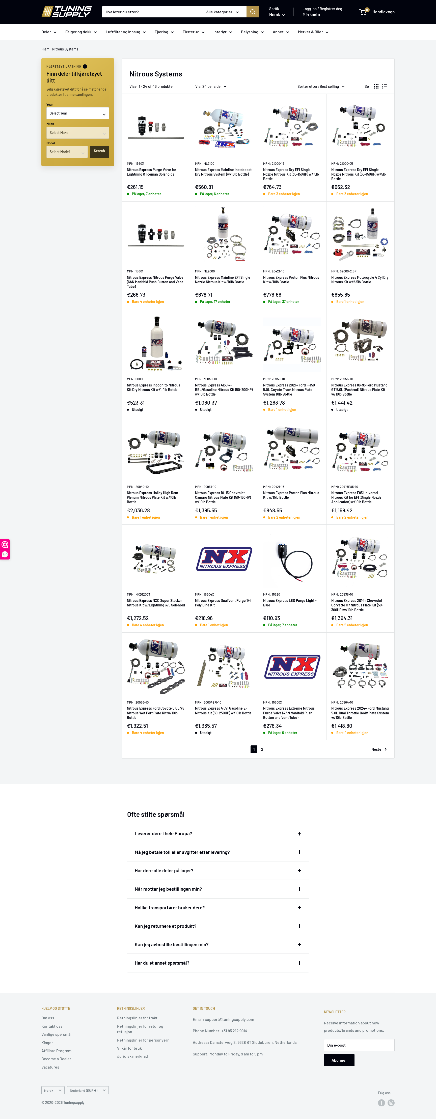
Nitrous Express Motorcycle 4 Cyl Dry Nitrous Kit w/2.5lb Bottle (360, 279)
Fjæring (161, 31)
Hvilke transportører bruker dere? (170, 907)
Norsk (48, 1090)
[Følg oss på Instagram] (391, 1102)
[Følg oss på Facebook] (381, 1102)
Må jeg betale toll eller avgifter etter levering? (182, 852)
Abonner (339, 1060)
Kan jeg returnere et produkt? (166, 926)
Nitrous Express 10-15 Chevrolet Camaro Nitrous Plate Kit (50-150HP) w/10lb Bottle (223, 497)
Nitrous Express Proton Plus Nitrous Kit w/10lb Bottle (291, 279)
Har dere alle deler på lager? (164, 870)
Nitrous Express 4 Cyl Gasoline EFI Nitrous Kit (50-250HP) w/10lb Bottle (223, 710)
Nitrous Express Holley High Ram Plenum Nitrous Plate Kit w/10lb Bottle (152, 497)
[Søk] (253, 11)
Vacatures (50, 1067)
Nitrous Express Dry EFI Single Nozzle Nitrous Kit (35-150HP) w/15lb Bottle (291, 174)
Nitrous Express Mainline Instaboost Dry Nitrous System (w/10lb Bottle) (223, 171)
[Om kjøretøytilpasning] (85, 66)
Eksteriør (191, 31)
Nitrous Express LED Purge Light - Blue (290, 602)
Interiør (220, 31)
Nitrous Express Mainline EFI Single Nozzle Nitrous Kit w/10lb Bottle (222, 279)
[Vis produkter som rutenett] (376, 86)
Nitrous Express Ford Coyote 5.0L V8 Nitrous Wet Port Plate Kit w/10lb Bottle (155, 712)
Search (99, 151)
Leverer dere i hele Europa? (163, 833)
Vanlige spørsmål (56, 1034)
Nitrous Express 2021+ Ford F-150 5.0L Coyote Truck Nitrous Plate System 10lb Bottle (289, 389)
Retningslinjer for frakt (137, 1017)
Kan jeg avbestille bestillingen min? (172, 944)
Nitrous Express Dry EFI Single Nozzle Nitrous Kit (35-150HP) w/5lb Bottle (358, 174)
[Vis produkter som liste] (384, 86)
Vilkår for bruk (129, 1048)
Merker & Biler (310, 31)
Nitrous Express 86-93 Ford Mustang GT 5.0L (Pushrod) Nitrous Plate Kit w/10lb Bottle (359, 389)
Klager (47, 1042)
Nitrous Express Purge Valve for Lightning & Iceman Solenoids (151, 171)
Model (50, 143)
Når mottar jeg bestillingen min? (168, 889)
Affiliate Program (56, 1050)
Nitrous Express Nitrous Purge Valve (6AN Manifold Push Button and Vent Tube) (155, 282)
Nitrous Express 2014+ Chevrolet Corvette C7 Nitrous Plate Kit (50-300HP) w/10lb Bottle (357, 605)
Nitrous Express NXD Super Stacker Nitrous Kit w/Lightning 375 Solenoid (156, 602)
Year (49, 104)
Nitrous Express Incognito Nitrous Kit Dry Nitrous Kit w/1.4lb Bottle (153, 387)
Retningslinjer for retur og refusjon (140, 1029)
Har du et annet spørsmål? (162, 963)
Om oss (47, 1017)
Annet (278, 31)
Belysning (249, 31)
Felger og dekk (78, 31)
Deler (46, 31)
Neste (376, 749)
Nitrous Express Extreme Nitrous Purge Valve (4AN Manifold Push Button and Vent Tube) (289, 712)
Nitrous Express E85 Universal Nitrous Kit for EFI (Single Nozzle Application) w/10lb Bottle (356, 497)
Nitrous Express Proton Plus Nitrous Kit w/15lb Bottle (291, 495)
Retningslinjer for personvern (143, 1040)
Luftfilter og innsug (123, 31)
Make (50, 124)
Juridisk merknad (132, 1056)
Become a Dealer (56, 1058)
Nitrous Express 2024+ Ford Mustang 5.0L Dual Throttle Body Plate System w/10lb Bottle (360, 712)
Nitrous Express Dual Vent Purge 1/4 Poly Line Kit (223, 602)
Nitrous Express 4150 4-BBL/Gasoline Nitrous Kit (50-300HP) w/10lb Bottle (224, 389)
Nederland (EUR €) (83, 1090)
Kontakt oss (52, 1026)
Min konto (311, 14)
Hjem (45, 49)
